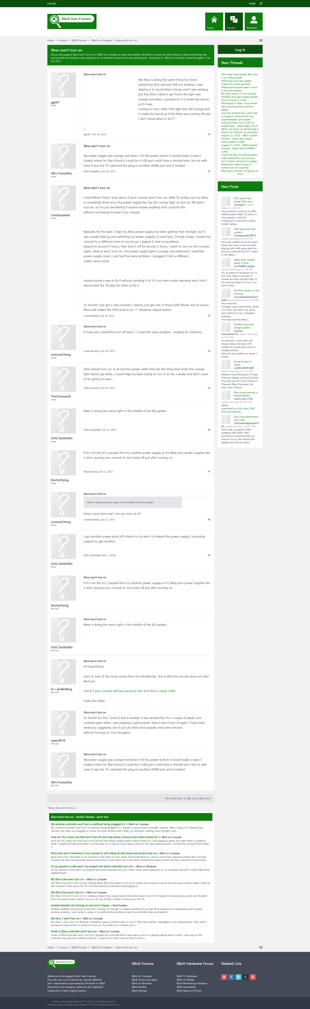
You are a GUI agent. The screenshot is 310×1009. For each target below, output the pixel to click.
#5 (209, 388)
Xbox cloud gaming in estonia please (237, 108)
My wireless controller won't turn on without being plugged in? (88, 824)
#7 (209, 471)
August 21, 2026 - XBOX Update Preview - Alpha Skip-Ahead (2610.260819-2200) (239, 139)
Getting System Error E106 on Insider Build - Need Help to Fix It (239, 124)
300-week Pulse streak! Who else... (244, 199)
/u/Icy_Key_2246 (246, 408)
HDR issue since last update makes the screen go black (236, 82)
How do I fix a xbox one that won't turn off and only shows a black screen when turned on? (104, 837)
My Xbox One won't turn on (67, 879)
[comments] (233, 411)
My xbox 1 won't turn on (65, 918)
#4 (209, 351)
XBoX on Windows (142, 983)
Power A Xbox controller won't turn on (73, 931)
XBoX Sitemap (139, 990)
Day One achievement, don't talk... (246, 418)
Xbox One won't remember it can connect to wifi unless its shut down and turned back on (103, 853)
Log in (240, 49)
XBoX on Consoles (175, 57)
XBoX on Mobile (185, 979)
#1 (209, 134)
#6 (209, 429)
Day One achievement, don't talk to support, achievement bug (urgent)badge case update (239, 116)
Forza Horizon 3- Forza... (243, 363)
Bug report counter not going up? (240, 170)
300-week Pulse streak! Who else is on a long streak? (239, 76)
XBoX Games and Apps (144, 979)
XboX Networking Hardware (192, 983)
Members (251, 27)
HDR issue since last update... (245, 230)
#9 (209, 555)
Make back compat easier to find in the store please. (239, 88)
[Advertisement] (110, 99)
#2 (209, 171)
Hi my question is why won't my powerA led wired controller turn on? (92, 866)
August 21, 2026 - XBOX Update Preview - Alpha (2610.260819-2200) (239, 148)
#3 (209, 315)
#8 (209, 519)
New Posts (230, 186)
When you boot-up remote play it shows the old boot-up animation (240, 130)
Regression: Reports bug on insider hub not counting (236, 166)
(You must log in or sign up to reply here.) (188, 798)
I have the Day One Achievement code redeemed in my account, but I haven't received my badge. (239, 158)
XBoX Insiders (139, 987)
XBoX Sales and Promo (189, 990)
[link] (224, 411)
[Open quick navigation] (261, 40)
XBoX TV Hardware (187, 976)
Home (210, 27)
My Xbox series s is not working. (239, 93)
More (240, 173)
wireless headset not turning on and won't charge (80, 905)
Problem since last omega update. (239, 96)
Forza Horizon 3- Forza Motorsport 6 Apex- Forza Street (239, 101)
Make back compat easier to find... (244, 261)
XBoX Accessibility (186, 987)
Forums (231, 27)
